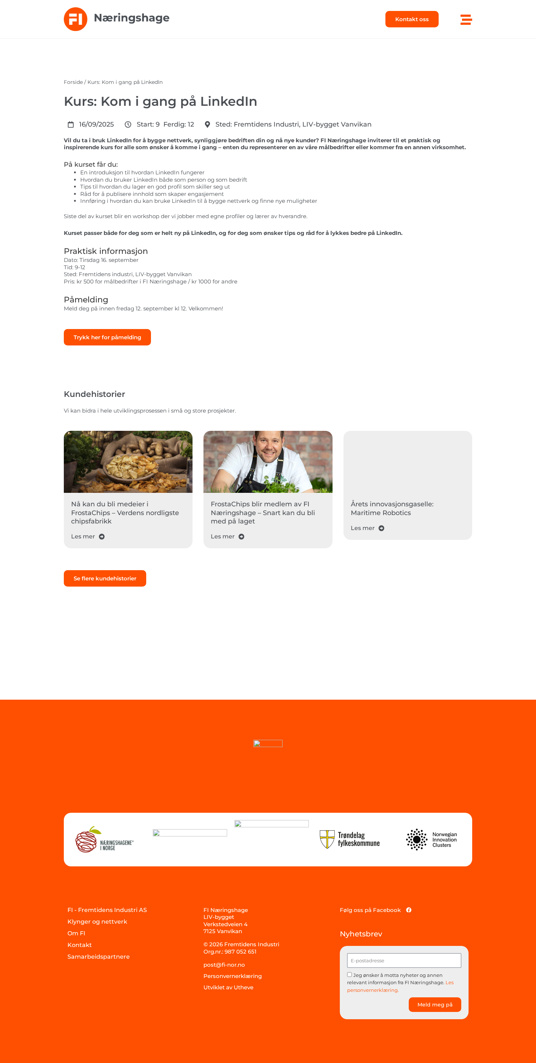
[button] (91, 124)
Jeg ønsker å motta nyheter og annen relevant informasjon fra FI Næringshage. (400, 982)
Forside (73, 82)
